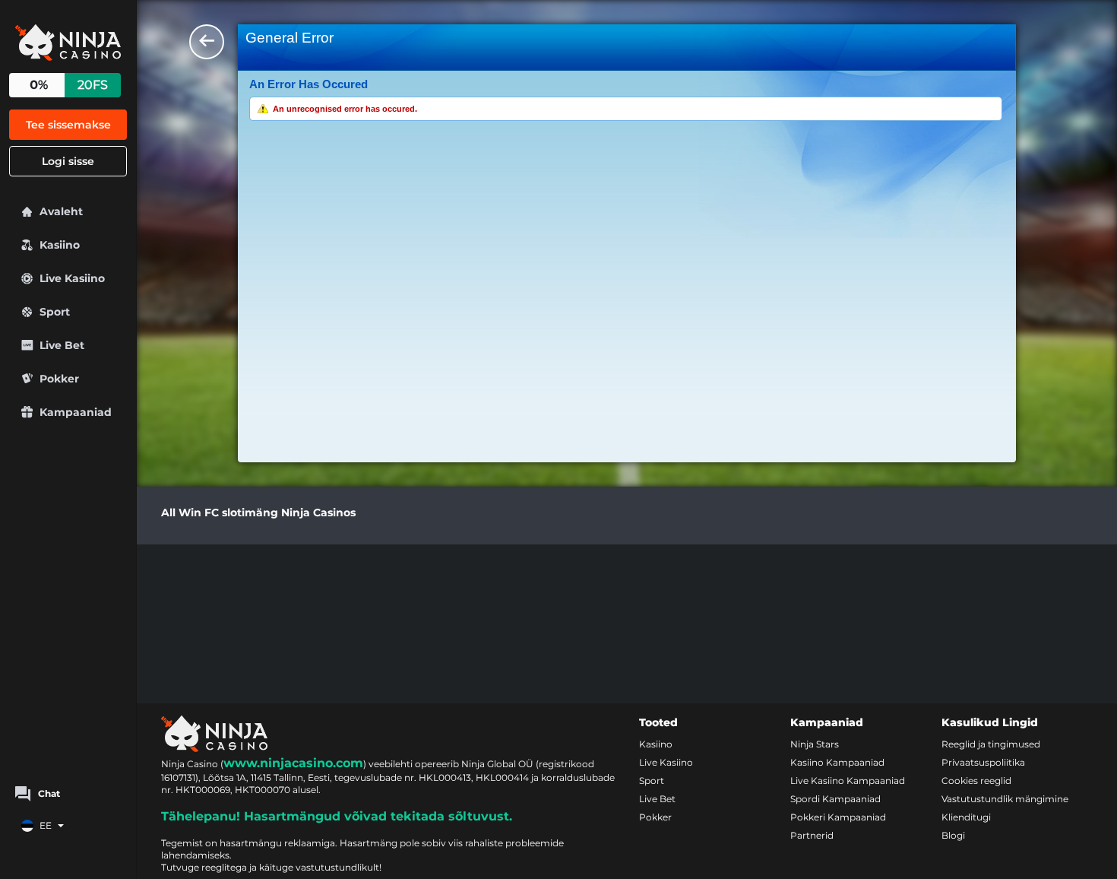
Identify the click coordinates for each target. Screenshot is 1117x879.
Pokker (655, 817)
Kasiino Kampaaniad (837, 762)
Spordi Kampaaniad (835, 798)
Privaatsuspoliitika (983, 762)
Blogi (953, 835)
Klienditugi (966, 817)
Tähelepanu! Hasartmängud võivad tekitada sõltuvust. (336, 816)
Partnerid (812, 835)
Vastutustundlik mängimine (1004, 798)
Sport (651, 780)
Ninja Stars (814, 744)
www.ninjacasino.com (293, 763)
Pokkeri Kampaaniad (838, 817)
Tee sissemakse (68, 125)
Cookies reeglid (976, 780)
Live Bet (657, 798)
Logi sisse (68, 161)
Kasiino (655, 744)
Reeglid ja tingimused (990, 744)
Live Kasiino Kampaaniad (847, 780)
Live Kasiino (666, 762)
